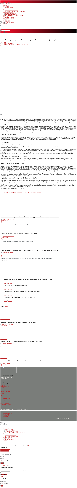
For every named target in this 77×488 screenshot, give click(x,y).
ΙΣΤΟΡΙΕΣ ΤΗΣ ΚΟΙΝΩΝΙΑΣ (8, 22)
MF (28, 445)
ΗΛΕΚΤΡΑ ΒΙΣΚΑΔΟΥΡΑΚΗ (7, 43)
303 (2, 256)
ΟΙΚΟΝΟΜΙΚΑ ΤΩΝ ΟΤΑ (10, 9)
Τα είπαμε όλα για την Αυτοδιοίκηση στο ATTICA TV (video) (19, 297)
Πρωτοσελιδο (6, 5)
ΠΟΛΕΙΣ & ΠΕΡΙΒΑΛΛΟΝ (10, 17)
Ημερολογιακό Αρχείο (7, 413)
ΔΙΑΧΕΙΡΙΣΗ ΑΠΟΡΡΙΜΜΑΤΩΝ (11, 19)
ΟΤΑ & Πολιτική (3, 385)
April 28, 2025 (3, 364)
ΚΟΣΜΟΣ (5, 19)
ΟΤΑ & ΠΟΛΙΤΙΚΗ (9, 7)
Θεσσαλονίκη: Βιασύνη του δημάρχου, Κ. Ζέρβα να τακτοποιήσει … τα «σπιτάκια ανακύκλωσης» (28, 279)
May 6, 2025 (3, 345)
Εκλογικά (2, 393)
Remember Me (5, 460)
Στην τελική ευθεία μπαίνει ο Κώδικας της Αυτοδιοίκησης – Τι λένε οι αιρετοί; (20, 360)
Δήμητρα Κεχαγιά (17, 192)
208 (1, 346)
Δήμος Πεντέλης (24, 192)
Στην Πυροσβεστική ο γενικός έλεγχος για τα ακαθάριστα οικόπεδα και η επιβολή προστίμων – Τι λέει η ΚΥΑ (29, 250)
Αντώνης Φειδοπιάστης (8, 192)
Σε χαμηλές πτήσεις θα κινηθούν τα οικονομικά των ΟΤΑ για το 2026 (19, 233)
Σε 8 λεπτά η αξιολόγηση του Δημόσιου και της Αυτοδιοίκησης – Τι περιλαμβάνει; (21, 341)
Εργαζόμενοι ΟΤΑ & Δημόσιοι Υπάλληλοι (8, 388)
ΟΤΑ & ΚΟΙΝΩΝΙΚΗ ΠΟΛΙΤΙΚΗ (11, 10)
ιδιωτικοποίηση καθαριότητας (34, 192)
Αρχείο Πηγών (6, 414)
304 (1, 365)
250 (2, 222)
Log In (1, 476)
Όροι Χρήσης (5, 416)
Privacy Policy (6, 415)
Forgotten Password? (5, 465)
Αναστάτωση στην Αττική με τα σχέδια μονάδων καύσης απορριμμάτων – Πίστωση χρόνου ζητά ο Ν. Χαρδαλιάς (30, 217)
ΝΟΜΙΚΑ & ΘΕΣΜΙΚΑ (7, 20)
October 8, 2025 (4, 220)
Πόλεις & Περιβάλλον (4, 403)
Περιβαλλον (5, 16)
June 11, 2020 (3, 42)
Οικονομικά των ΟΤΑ (4, 386)
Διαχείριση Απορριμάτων (5, 404)
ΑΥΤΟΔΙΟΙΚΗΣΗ (4, 44)
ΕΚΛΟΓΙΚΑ (7, 21)
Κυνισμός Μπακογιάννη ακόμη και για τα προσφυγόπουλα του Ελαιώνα (22, 291)
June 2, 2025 (4, 254)
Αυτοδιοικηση (6, 6)
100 (2, 239)
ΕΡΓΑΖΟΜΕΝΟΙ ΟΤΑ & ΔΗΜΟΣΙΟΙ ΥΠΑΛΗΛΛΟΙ (15, 11)
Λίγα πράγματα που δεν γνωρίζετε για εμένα (15, 285)
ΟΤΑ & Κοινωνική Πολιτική (5, 387)
